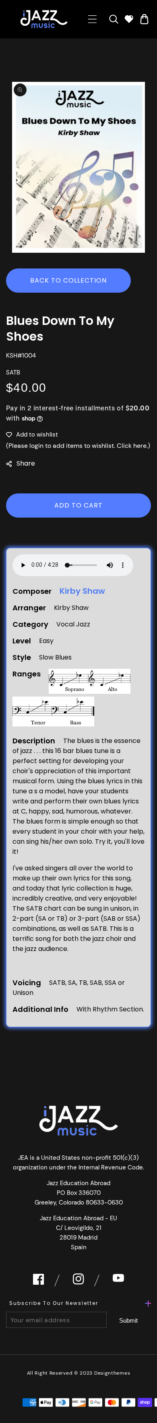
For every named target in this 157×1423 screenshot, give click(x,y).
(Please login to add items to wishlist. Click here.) (78, 445)
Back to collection (68, 280)
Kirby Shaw (82, 591)
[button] (92, 19)
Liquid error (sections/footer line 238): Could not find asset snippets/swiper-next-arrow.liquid (128, 1320)
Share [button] (26, 463)
